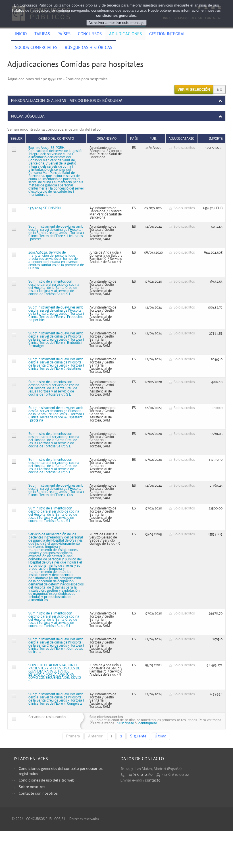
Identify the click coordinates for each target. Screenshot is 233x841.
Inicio (21, 34)
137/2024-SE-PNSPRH (44, 208)
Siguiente (138, 736)
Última (160, 736)
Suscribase (125, 723)
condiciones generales (116, 15)
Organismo (106, 138)
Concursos (90, 34)
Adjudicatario (181, 138)
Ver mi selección (194, 90)
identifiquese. (148, 723)
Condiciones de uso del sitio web (46, 780)
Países (63, 34)
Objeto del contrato (56, 138)
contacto (153, 780)
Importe (215, 138)
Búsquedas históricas (88, 48)
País (134, 138)
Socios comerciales (36, 48)
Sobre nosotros (32, 787)
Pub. (153, 138)
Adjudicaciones (125, 34)
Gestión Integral (167, 34)
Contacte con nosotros (38, 793)
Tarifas (42, 34)
